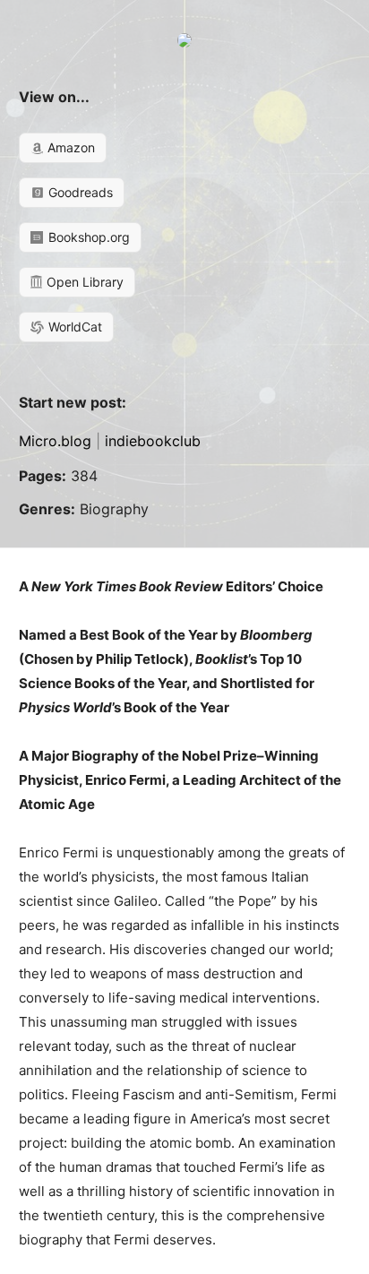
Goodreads (79, 192)
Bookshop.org (87, 237)
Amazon (69, 147)
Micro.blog (55, 441)
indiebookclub (153, 441)
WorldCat (73, 326)
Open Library (83, 281)
